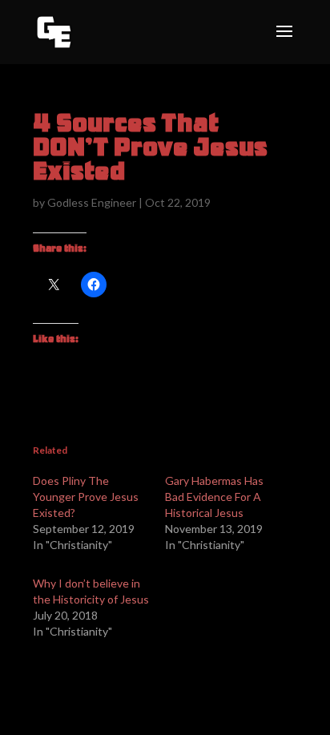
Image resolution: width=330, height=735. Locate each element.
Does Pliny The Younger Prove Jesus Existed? (86, 496)
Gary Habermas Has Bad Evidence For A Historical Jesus (214, 496)
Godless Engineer (91, 202)
